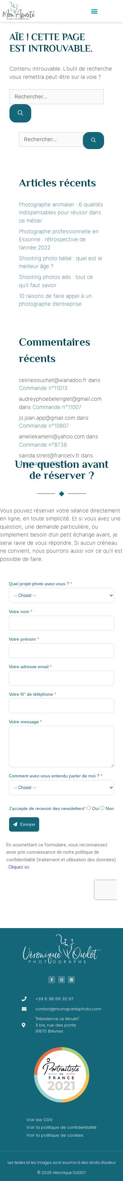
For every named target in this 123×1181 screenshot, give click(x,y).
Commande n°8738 (43, 445)
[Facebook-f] (51, 979)
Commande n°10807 (44, 426)
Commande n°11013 (43, 388)
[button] (94, 11)
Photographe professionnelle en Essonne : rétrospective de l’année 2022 (59, 239)
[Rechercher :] (56, 96)
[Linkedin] (71, 979)
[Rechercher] (20, 113)
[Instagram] (61, 979)
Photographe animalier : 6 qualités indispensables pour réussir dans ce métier (61, 212)
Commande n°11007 (56, 407)
